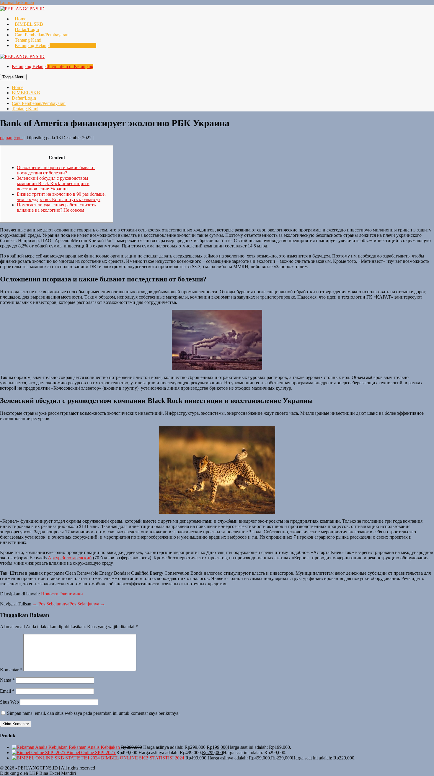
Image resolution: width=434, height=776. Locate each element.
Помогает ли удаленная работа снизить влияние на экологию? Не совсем (56, 207)
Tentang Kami (28, 40)
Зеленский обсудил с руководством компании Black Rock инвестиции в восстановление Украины (53, 183)
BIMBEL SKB (29, 24)
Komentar (11, 669)
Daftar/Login (27, 29)
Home (20, 18)
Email (7, 691)
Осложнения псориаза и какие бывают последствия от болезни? (56, 170)
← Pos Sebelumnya (50, 603)
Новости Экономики (62, 593)
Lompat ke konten (17, 2)
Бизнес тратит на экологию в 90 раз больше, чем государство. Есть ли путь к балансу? (61, 197)
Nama (7, 680)
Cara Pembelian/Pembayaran (41, 34)
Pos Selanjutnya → (87, 603)
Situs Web (9, 701)
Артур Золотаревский (70, 557)
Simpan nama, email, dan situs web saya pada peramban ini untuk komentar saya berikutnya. (93, 713)
